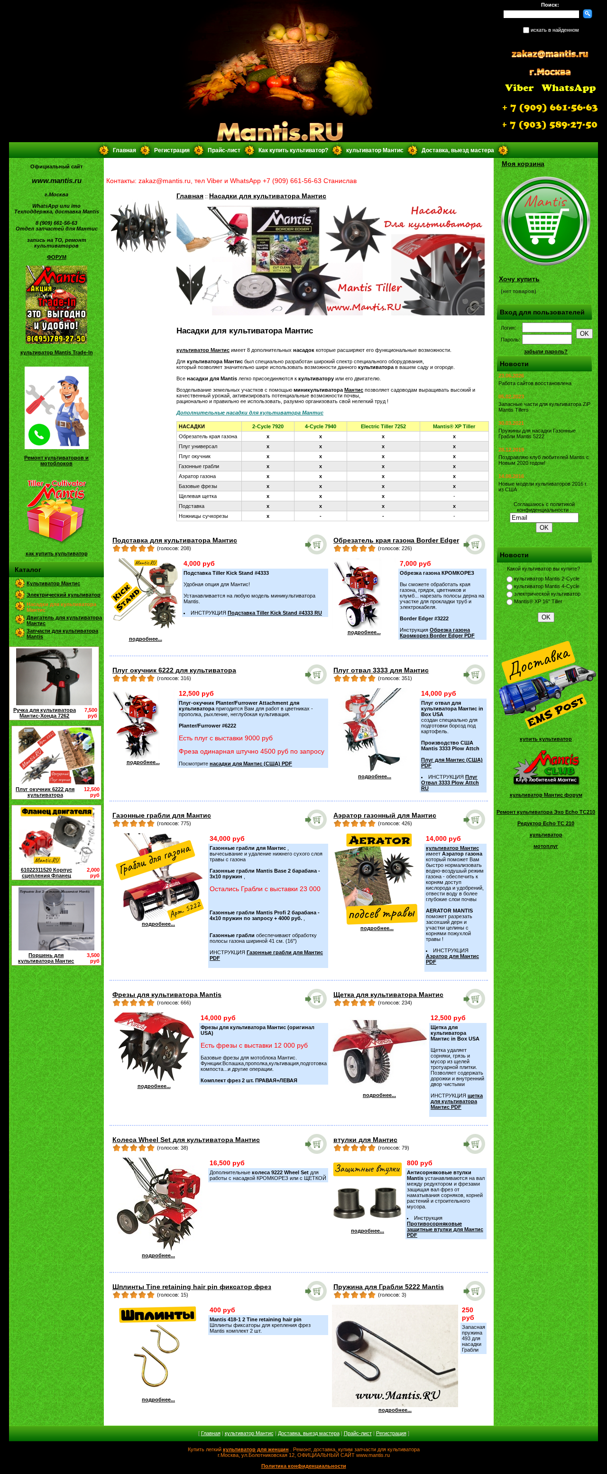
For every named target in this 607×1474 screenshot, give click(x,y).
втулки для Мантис (365, 1139)
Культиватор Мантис (53, 583)
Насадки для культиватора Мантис (267, 196)
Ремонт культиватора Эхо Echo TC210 (546, 812)
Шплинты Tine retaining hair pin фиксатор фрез (191, 1286)
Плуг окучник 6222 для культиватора (45, 792)
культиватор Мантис (375, 150)
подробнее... (145, 639)
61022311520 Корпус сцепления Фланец (46, 872)
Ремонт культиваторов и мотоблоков (56, 460)
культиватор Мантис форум (546, 795)
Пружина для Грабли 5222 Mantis (388, 1286)
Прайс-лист (224, 150)
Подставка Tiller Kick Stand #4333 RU (275, 613)
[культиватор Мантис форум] (546, 784)
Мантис (353, 390)
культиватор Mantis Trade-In (56, 352)
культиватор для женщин (256, 1449)
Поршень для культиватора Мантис (46, 958)
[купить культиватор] (546, 728)
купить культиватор (546, 739)
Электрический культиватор (64, 595)
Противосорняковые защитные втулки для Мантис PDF (445, 1229)
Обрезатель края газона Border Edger (396, 540)
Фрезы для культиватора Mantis (166, 994)
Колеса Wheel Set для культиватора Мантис (186, 1139)
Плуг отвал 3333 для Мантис (381, 670)
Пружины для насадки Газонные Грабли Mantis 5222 (537, 433)
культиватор (546, 835)
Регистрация (172, 150)
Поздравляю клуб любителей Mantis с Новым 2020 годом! (543, 460)
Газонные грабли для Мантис (161, 815)
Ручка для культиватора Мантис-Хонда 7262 (44, 713)
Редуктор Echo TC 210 (545, 823)
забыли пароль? (546, 351)
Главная (124, 150)
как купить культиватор (57, 553)
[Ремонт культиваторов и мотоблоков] (57, 447)
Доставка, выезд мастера (458, 150)
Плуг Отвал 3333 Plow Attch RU (450, 782)
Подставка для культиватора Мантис (174, 540)
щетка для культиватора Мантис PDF (457, 1101)
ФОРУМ (56, 257)
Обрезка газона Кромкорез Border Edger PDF (437, 632)
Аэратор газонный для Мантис (384, 815)
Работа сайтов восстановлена (534, 383)
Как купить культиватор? (293, 150)
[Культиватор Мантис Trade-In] (56, 342)
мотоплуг (545, 846)
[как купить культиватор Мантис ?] (56, 543)
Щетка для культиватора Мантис (388, 994)
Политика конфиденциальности (303, 1466)
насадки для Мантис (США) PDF (251, 763)
